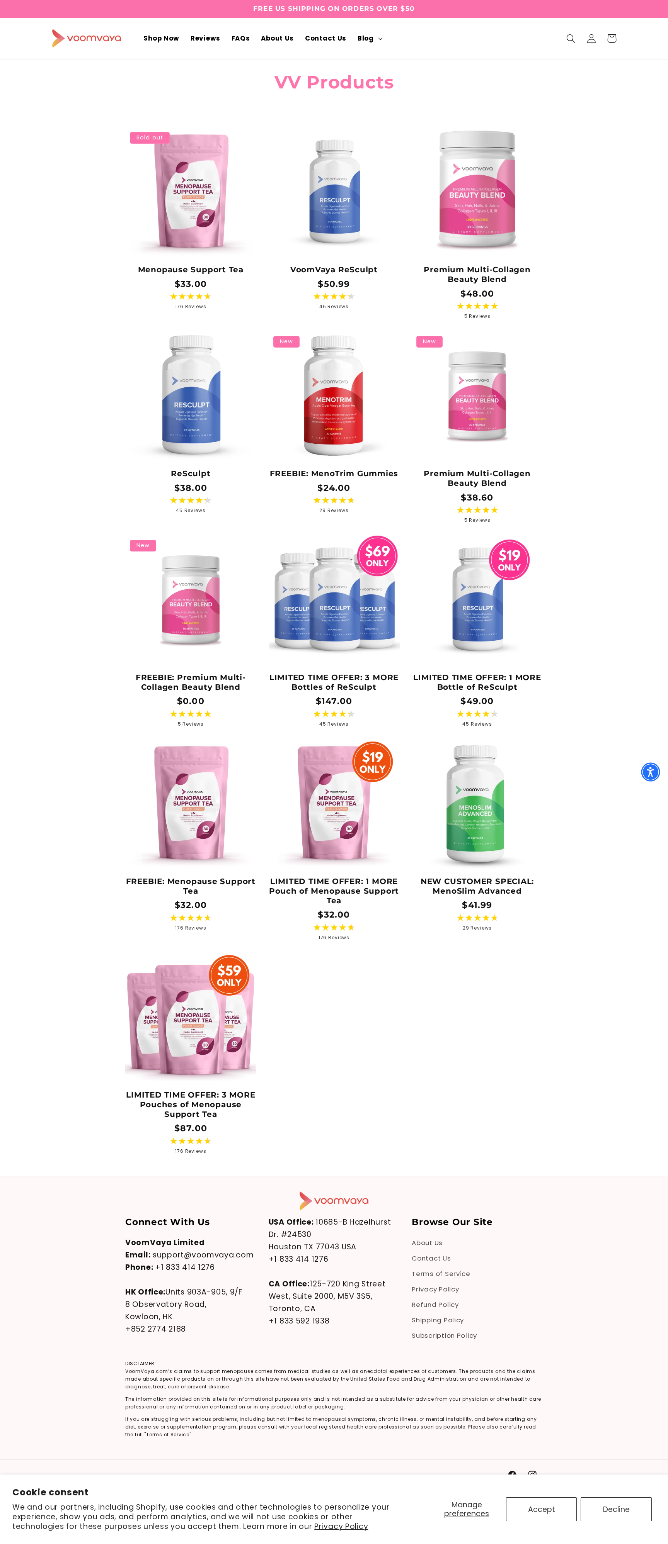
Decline (616, 1509)
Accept (541, 1509)
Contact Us (431, 1258)
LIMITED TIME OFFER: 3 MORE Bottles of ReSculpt (334, 682)
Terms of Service (441, 1274)
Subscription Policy (444, 1335)
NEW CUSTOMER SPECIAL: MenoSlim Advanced (477, 886)
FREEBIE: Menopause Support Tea (191, 886)
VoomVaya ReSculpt (334, 269)
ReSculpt (190, 473)
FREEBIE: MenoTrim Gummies (334, 473)
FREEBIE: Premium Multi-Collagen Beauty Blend (191, 682)
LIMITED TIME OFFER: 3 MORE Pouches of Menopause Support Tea (190, 1104)
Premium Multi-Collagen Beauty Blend (477, 274)
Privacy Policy (341, 1526)
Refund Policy (435, 1305)
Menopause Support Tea (191, 269)
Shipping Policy (438, 1320)
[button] (369, 38)
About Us (427, 1243)
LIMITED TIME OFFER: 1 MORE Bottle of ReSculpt (477, 682)
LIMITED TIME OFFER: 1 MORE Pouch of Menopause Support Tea (334, 891)
